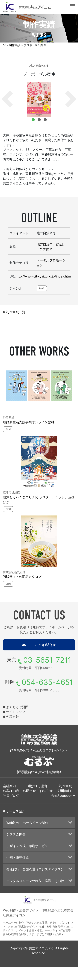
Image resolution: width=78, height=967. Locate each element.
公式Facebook (62, 796)
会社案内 (9, 786)
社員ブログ (11, 796)
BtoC (8, 429)
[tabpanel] (39, 99)
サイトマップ (15, 712)
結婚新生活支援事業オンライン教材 (28, 422)
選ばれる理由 (37, 786)
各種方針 (12, 717)
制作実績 (14, 45)
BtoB (41, 288)
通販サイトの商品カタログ (22, 577)
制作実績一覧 (15, 312)
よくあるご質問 (17, 707)
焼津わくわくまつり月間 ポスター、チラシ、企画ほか (38, 499)
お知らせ (46, 791)
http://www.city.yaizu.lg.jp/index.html (44, 276)
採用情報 (63, 791)
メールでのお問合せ (41, 645)
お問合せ (29, 791)
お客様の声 (11, 791)
